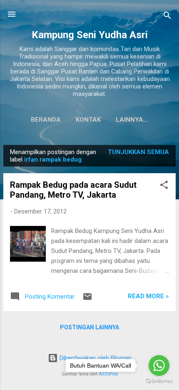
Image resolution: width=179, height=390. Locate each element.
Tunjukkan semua (138, 152)
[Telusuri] (167, 16)
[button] (164, 186)
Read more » (148, 296)
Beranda (46, 119)
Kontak (88, 119)
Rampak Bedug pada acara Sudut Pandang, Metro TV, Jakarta (73, 190)
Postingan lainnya (89, 327)
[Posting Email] (87, 299)
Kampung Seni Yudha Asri (90, 35)
